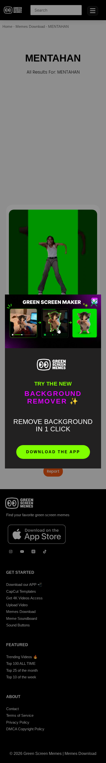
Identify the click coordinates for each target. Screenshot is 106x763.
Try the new (53, 384)
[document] (53, 381)
